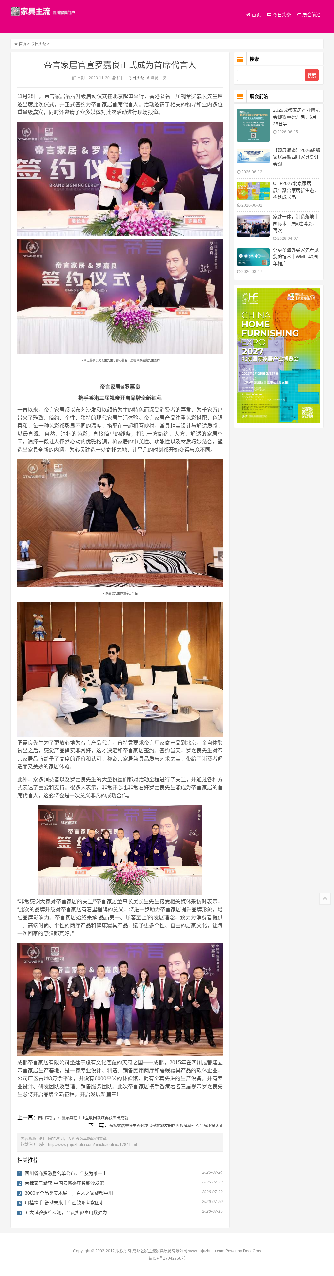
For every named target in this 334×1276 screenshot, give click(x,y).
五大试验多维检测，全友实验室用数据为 (66, 1212)
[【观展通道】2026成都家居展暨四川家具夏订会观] (253, 156)
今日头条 (281, 14)
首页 (255, 14)
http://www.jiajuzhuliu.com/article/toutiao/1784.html (92, 1144)
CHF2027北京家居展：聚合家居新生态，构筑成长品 (296, 190)
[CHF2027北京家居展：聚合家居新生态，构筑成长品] (253, 191)
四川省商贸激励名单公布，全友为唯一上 (66, 1173)
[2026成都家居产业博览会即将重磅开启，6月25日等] (253, 125)
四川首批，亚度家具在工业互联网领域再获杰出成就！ (85, 1118)
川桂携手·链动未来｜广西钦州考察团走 (64, 1202)
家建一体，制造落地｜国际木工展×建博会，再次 (296, 223)
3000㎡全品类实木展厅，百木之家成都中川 (69, 1193)
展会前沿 (311, 14)
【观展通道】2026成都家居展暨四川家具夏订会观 (296, 157)
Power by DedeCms (243, 1251)
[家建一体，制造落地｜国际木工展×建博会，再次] (253, 226)
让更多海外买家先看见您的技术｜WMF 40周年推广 (296, 256)
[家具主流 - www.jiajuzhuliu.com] (43, 11)
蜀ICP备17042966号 (167, 1258)
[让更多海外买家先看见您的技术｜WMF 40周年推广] (253, 257)
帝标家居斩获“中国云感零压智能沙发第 (64, 1183)
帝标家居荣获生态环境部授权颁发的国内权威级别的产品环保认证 (166, 1126)
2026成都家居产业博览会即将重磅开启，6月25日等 (296, 117)
